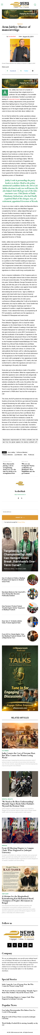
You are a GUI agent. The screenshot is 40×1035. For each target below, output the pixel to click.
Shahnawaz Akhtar (9, 569)
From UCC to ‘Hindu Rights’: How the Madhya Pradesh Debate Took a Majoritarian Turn (13, 636)
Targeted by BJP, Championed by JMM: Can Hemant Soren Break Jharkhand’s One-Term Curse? (19, 558)
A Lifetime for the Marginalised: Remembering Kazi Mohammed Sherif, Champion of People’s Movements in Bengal (18, 899)
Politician (31, 454)
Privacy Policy (21, 522)
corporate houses (14, 99)
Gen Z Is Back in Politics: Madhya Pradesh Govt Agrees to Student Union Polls (13, 580)
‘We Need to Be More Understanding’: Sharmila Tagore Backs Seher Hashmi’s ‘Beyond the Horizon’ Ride (18, 803)
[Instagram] (15, 945)
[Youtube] (30, 945)
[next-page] (34, 530)
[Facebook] (18, 498)
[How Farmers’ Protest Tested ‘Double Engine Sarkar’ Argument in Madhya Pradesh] (32, 607)
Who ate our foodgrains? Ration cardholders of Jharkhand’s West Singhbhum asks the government (28, 468)
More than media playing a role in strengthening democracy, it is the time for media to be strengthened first (9, 468)
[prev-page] (31, 530)
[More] (33, 71)
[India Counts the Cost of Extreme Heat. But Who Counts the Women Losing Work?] (20, 735)
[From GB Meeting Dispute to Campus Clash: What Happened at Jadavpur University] (20, 830)
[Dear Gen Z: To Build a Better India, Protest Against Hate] (32, 621)
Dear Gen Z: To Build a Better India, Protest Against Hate (12, 622)
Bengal (4, 845)
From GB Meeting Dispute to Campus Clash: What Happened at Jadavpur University (18, 850)
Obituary (5, 893)
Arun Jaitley (11, 452)
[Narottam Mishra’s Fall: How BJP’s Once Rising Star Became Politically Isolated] (32, 593)
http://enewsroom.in (20, 494)
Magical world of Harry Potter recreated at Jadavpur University (18, 1018)
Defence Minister (22, 452)
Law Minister (18, 454)
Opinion (20, 24)
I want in (18, 517)
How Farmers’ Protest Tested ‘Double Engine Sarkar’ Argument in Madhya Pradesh (13, 608)
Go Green (5, 750)
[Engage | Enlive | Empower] (20, 4)
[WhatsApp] (25, 945)
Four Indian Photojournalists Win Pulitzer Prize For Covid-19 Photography (18, 1011)
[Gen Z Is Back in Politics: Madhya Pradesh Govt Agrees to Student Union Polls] (32, 579)
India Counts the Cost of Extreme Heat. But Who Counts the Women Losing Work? (18, 755)
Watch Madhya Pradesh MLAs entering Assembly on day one (20, 1024)
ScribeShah (12, 36)
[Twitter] (21, 498)
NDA (25, 454)
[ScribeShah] (20, 483)
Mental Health (7, 799)
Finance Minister (8, 454)
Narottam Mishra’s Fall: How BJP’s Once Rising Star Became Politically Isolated (13, 593)
